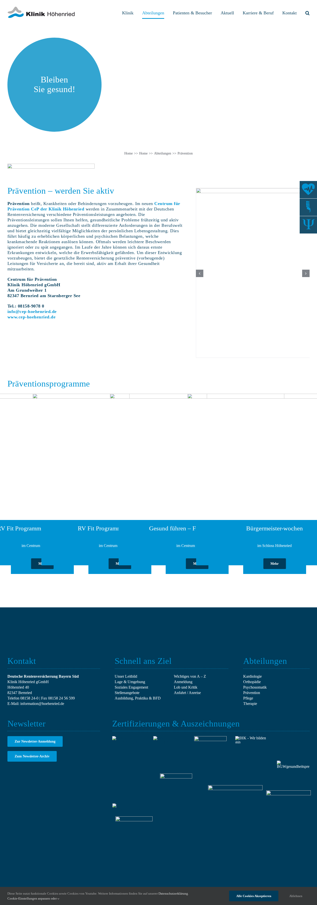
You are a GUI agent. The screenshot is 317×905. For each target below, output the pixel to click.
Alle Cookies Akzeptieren (253, 896)
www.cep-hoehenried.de (31, 316)
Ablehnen (295, 896)
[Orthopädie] (308, 207)
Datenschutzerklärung (173, 893)
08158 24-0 (29, 698)
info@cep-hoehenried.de (32, 311)
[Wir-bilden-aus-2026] (251, 738)
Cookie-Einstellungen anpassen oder (32, 898)
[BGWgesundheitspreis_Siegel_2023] (293, 762)
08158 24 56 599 (61, 698)
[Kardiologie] (308, 189)
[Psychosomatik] (308, 224)
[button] (307, 13)
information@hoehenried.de (42, 703)
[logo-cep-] (51, 165)
